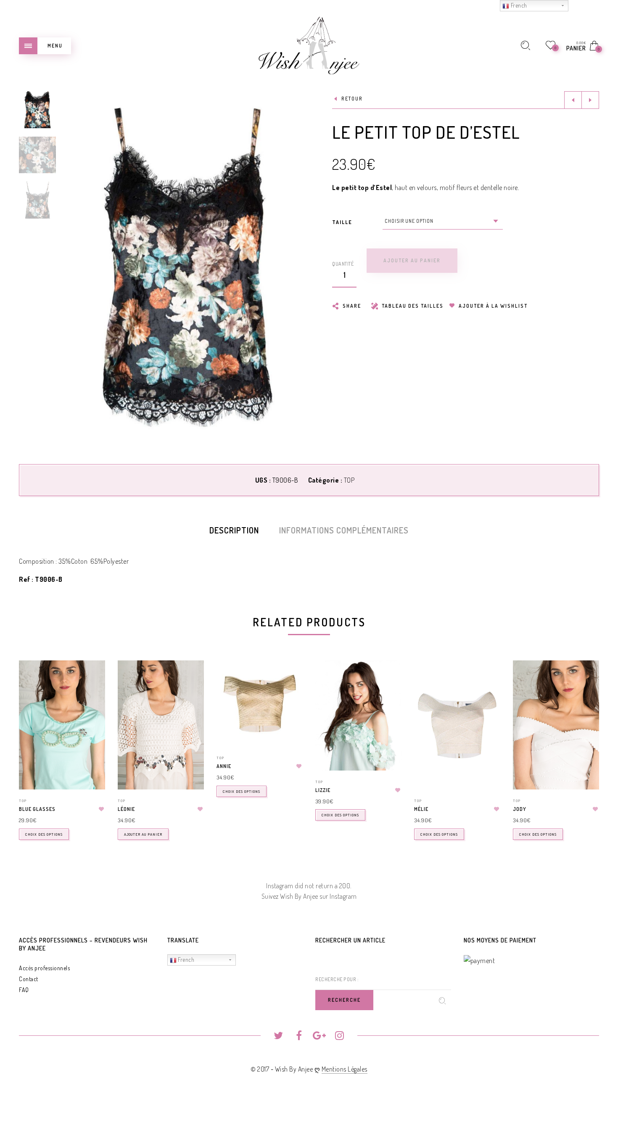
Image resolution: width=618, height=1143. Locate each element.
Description (234, 530)
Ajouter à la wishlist (492, 306)
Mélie (421, 809)
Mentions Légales (344, 1069)
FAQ (24, 989)
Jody (519, 809)
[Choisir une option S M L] (443, 221)
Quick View (90, 678)
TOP (349, 480)
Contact (28, 978)
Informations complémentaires (344, 530)
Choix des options (44, 834)
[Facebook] (298, 1036)
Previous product (573, 100)
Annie (224, 766)
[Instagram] (339, 1036)
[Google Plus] (319, 1036)
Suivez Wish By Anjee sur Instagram (309, 896)
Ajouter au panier (143, 834)
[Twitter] (278, 1036)
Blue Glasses (37, 809)
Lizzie (322, 790)
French (186, 959)
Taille (342, 222)
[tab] (234, 530)
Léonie (126, 809)
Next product (590, 100)
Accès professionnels (44, 967)
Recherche (344, 1000)
